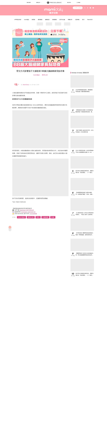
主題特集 (77, 19)
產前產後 (40, 19)
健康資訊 (47, 19)
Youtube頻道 (33, 213)
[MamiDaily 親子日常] (53, 10)
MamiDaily (26, 84)
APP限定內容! (17, 19)
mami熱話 (26, 19)
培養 (52, 217)
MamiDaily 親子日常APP (27, 210)
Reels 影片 (90, 19)
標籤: (14, 217)
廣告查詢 (69, 2)
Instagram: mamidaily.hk (28, 212)
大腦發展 (45, 217)
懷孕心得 (45, 75)
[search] (85, 8)
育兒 (38, 217)
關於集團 (29, 2)
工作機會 (78, 2)
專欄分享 (70, 19)
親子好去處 (62, 19)
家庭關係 (54, 19)
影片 (83, 19)
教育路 (33, 19)
